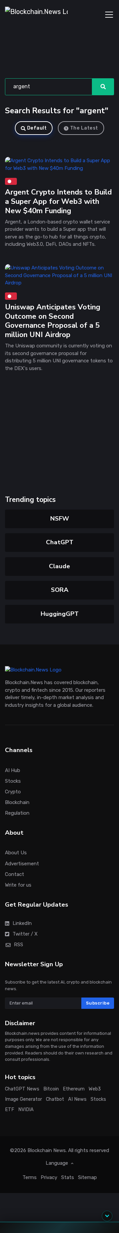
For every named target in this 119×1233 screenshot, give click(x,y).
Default (37, 128)
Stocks (13, 781)
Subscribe (98, 1003)
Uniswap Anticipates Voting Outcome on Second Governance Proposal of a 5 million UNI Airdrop (52, 321)
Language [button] (57, 1163)
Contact (14, 874)
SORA (59, 590)
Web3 (95, 1089)
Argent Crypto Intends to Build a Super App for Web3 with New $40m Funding (58, 201)
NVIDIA (26, 1109)
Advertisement (22, 864)
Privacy (49, 1177)
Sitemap (87, 1177)
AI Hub (12, 770)
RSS (18, 945)
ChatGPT (59, 542)
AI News (77, 1099)
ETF (9, 1109)
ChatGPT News (22, 1089)
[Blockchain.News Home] (36, 14)
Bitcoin (51, 1089)
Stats (67, 1177)
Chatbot (55, 1099)
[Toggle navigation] (109, 14)
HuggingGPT (60, 614)
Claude (59, 566)
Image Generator (23, 1099)
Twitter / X (25, 934)
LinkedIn (22, 923)
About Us (16, 853)
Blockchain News (46, 1150)
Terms (29, 1177)
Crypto (13, 792)
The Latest (84, 128)
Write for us (18, 885)
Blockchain (17, 802)
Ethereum (74, 1089)
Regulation (17, 813)
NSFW (59, 518)
